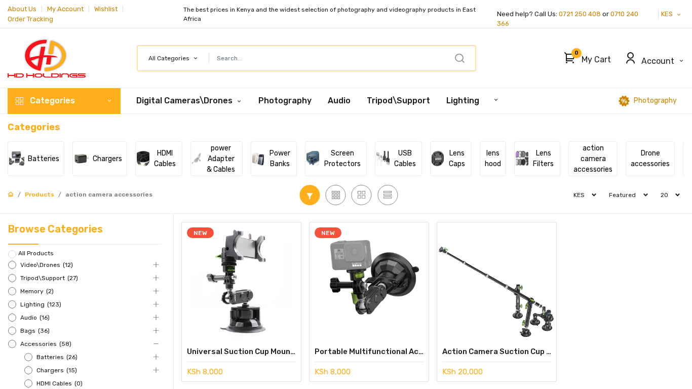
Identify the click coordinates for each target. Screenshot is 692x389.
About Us (22, 9)
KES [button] (667, 14)
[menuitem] (285, 101)
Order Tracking (30, 19)
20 (664, 195)
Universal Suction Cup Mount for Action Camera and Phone (241, 351)
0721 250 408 (580, 14)
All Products (36, 253)
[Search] (459, 58)
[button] (585, 58)
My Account (65, 9)
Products (39, 194)
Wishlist (106, 9)
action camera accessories (108, 194)
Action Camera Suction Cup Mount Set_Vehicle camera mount (496, 351)
